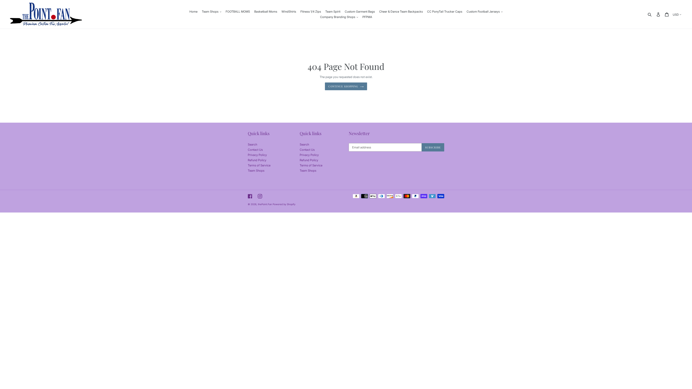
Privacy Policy (257, 155)
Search (252, 144)
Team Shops (256, 170)
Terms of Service (259, 165)
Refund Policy (257, 160)
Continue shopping (343, 86)
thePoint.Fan (265, 204)
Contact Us (255, 149)
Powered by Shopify (284, 204)
